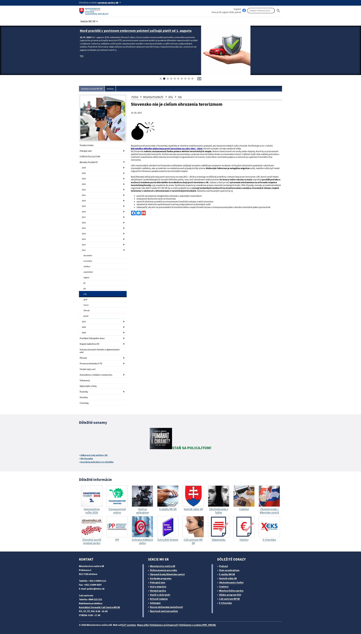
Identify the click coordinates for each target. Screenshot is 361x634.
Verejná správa (158, 590)
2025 (84, 173)
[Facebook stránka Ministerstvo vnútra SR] (244, 10)
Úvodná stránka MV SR (91, 88)
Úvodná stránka (86, 145)
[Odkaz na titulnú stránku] (94, 11)
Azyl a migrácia (158, 586)
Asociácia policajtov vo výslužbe (96, 461)
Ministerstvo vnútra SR (162, 566)
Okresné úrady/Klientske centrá (167, 574)
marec (86, 305)
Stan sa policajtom (229, 570)
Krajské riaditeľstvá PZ (89, 344)
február (86, 310)
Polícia (110, 88)
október (86, 266)
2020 (84, 200)
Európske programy (160, 578)
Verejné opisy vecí (87, 369)
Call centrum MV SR (229, 598)
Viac (82, 55)
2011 (84, 250)
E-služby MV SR (227, 574)
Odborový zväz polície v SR (93, 455)
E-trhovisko (225, 603)
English (237, 9)
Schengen (155, 603)
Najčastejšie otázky (88, 386)
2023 (84, 184)
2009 (84, 327)
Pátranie (83, 358)
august (86, 277)
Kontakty (84, 397)
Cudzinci (223, 586)
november (87, 261)
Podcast (223, 566)
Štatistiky (84, 391)
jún (84, 288)
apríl (85, 299)
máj (84, 294)
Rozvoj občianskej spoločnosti (166, 607)
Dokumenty (85, 380)
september (88, 272)
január (86, 316)
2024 (84, 178)
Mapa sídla (143, 625)
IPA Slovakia (86, 458)
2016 (84, 222)
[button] (89, 20)
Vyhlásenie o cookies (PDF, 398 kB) (197, 625)
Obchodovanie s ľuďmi (231, 582)
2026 (84, 167)
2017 (84, 217)
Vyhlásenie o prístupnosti (164, 625)
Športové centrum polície (164, 611)
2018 (84, 211)
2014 (84, 233)
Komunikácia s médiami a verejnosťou (96, 374)
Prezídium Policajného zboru (92, 338)
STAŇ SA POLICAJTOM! (90, 156)
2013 (84, 239)
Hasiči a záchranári (160, 594)
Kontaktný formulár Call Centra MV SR (99, 607)
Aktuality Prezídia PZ (89, 162)
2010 (84, 321)
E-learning (84, 403)
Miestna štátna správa (231, 590)
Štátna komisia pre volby (163, 570)
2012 (84, 244)
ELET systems (128, 625)
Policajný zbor (86, 151)
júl (84, 283)
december (87, 255)
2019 (84, 206)
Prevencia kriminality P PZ (91, 363)
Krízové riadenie (159, 598)
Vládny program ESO (230, 594)
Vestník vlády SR (228, 578)
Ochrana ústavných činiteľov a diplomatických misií (100, 351)
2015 (84, 228)
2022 (84, 189)
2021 (84, 195)
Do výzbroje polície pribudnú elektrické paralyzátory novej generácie (131, 30)
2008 (84, 332)
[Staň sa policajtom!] (161, 439)
